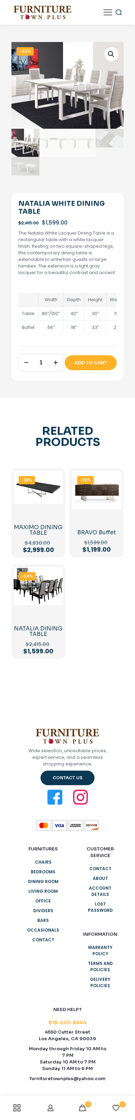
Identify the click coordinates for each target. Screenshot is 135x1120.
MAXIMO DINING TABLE (38, 530)
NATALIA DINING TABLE (38, 631)
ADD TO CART (90, 363)
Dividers (43, 911)
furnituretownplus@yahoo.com (68, 1078)
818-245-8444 (67, 1022)
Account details (100, 891)
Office (43, 901)
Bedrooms (43, 872)
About (100, 878)
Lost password (100, 907)
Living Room (43, 891)
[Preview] (113, 509)
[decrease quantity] (26, 362)
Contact (43, 940)
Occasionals (43, 930)
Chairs (43, 862)
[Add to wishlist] (55, 498)
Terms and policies (100, 966)
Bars (43, 920)
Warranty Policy (100, 950)
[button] (111, 54)
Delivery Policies (100, 982)
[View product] (55, 488)
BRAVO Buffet (96, 532)
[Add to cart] (55, 478)
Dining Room (43, 881)
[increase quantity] (56, 362)
